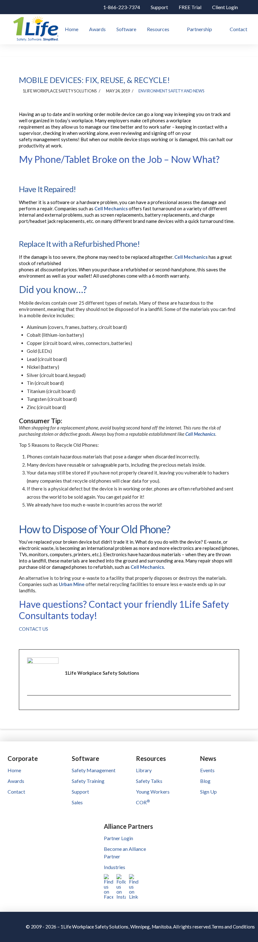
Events (207, 770)
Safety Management (93, 770)
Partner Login (118, 838)
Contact (16, 792)
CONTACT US (33, 629)
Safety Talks (149, 781)
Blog (205, 781)
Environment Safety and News (171, 90)
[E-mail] (31, 707)
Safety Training (88, 781)
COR (143, 802)
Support (80, 792)
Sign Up (208, 792)
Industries (114, 867)
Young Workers (153, 792)
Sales (77, 802)
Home (14, 770)
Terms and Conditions (233, 926)
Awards (16, 781)
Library (144, 770)
